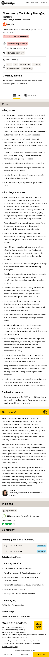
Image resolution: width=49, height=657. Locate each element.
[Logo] (8, 3)
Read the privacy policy (9, 647)
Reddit (7, 16)
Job (18, 95)
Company (31, 95)
